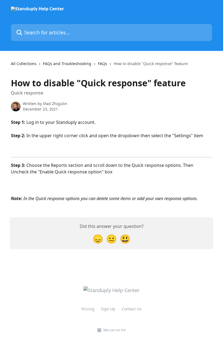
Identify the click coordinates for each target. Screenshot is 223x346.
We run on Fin (114, 329)
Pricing (88, 308)
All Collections (23, 63)
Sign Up (108, 308)
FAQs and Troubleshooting (67, 63)
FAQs (102, 63)
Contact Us (131, 308)
